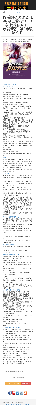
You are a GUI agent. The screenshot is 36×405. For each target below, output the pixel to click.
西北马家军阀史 (8, 86)
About (12, 404)
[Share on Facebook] (10, 393)
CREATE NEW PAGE (12, 384)
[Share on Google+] (14, 393)
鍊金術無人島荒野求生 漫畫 (11, 290)
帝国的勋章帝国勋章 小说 (11, 254)
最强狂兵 (15, 84)
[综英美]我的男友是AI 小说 (11, 217)
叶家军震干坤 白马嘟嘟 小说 (12, 327)
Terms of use (26, 404)
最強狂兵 (9, 84)
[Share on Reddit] (21, 393)
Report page (26, 384)
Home (8, 404)
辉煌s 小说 (6, 173)
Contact (18, 404)
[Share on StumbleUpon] (25, 393)
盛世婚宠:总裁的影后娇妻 (11, 244)
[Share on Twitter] (17, 393)
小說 (4, 84)
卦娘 (4, 157)
